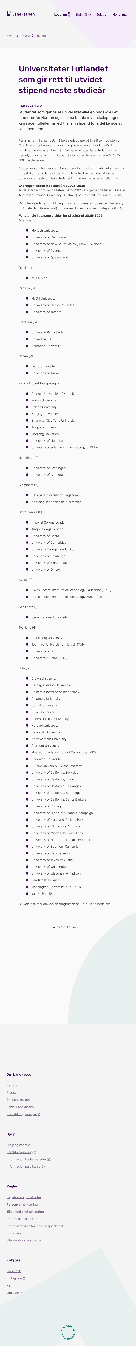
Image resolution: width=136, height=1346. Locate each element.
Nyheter (13, 1085)
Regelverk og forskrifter (24, 1197)
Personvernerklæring (22, 1204)
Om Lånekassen (18, 1100)
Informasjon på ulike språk (26, 1167)
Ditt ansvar (15, 1233)
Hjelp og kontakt (18, 1145)
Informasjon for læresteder (27, 1159)
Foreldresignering (20, 1152)
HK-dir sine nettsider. (95, 904)
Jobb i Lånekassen (20, 1107)
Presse (12, 1093)
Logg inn (60, 14)
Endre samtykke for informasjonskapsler (36, 1226)
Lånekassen (21, 13)
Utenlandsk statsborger (24, 1240)
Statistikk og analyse (22, 1114)
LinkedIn (13, 1293)
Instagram (14, 1278)
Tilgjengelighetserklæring (25, 1212)
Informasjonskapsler (22, 1219)
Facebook (14, 1271)
